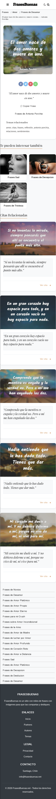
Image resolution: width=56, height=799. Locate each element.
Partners (28, 725)
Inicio (28, 719)
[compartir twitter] (25, 84)
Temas (28, 736)
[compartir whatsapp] (35, 84)
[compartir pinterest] (30, 84)
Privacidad (28, 751)
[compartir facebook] (20, 84)
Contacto (28, 756)
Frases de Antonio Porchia (29, 113)
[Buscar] (48, 4)
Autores (28, 730)
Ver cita (44, 285)
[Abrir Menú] (7, 4)
